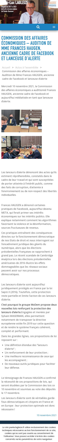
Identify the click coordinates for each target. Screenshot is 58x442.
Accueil (6, 67)
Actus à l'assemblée (26, 67)
